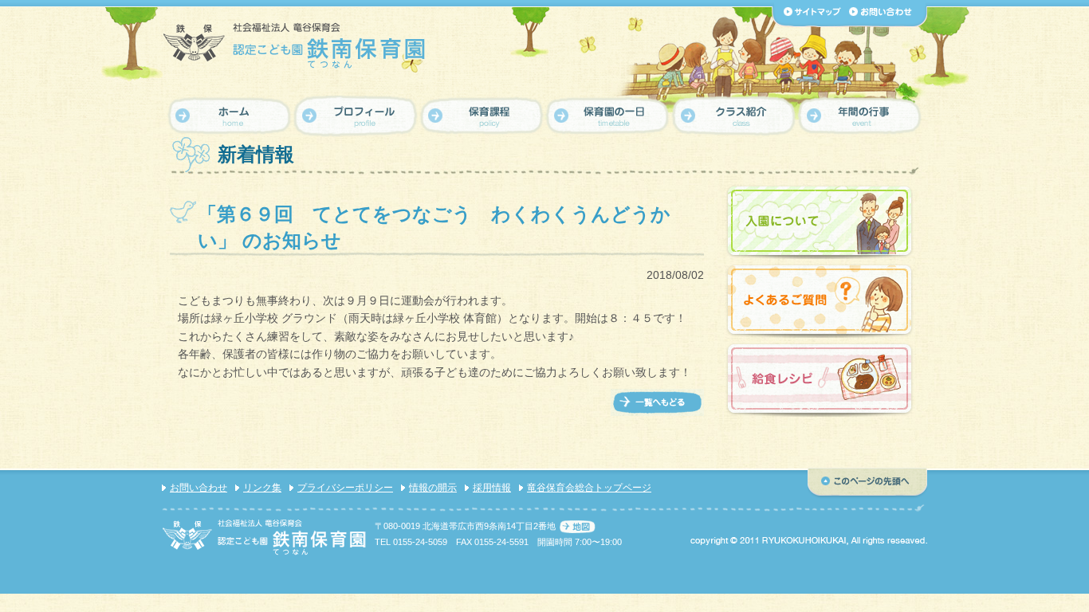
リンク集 (262, 487)
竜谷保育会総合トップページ (589, 487)
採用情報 (492, 487)
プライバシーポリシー (345, 487)
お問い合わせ (198, 487)
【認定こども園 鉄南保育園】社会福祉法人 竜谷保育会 (295, 45)
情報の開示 (433, 487)
